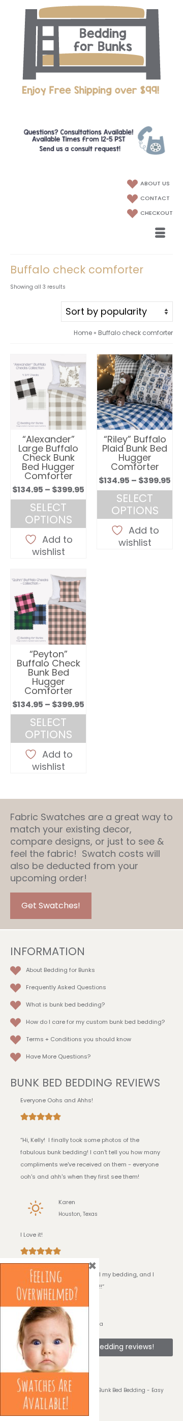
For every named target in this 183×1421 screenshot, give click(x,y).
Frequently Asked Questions (66, 987)
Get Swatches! (50, 905)
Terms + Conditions (54, 1039)
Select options (48, 513)
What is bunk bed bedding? (65, 1004)
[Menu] (160, 233)
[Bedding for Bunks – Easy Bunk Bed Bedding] (91, 42)
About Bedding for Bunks (60, 970)
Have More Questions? (58, 1056)
